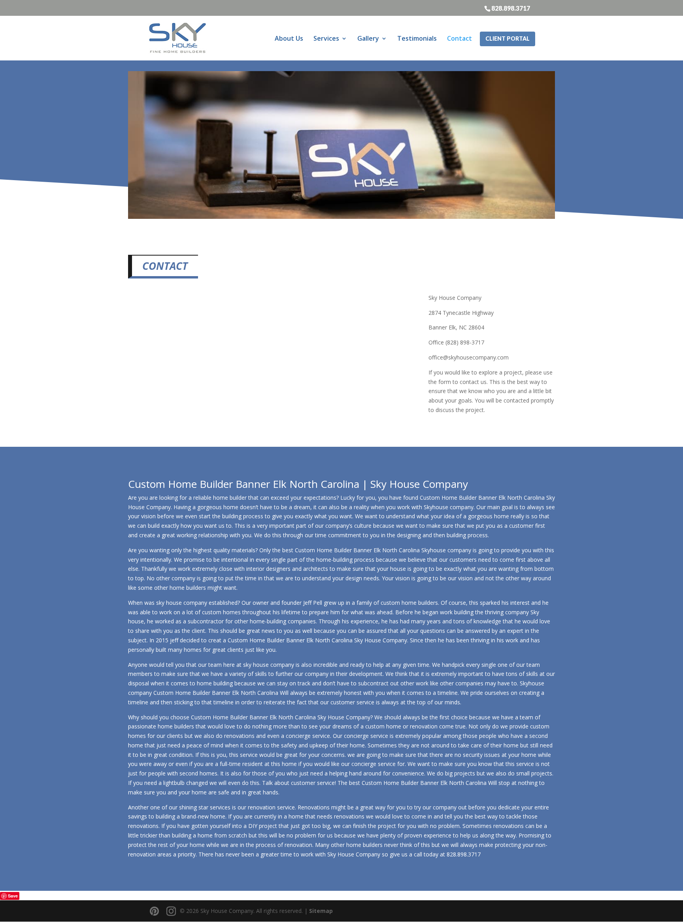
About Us (289, 38)
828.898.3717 (510, 8)
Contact (459, 38)
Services (326, 38)
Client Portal (507, 38)
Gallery (368, 38)
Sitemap (321, 910)
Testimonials (417, 38)
